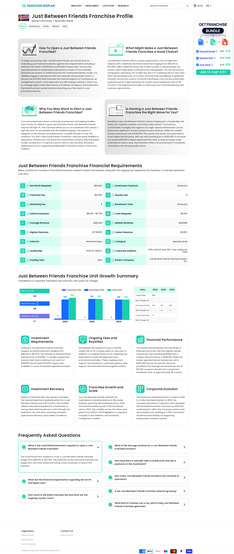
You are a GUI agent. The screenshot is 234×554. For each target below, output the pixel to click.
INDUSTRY (76, 5)
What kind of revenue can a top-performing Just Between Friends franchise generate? (147, 504)
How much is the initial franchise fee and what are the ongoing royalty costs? (58, 496)
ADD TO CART (213, 72)
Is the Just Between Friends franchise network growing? (146, 491)
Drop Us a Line (67, 535)
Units (46, 26)
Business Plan (206, 58)
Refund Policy (27, 539)
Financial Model (207, 51)
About (55, 26)
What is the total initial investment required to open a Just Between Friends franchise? (60, 447)
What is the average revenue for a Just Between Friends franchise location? (146, 447)
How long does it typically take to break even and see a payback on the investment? (145, 462)
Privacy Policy (27, 535)
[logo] (38, 5)
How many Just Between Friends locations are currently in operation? (147, 477)
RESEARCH (123, 5)
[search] (187, 6)
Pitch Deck (205, 64)
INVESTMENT (92, 5)
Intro (22, 26)
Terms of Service (29, 544)
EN (207, 5)
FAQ (65, 26)
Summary (34, 26)
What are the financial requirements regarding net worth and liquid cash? (59, 481)
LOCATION (108, 5)
